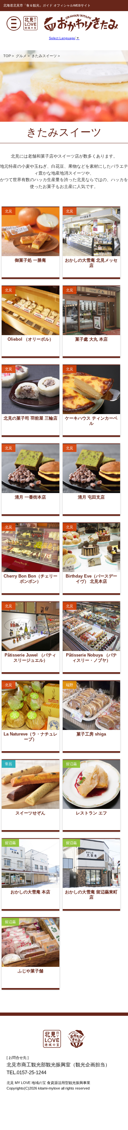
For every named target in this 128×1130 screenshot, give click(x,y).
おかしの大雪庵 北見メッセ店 (91, 231)
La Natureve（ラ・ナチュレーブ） (30, 705)
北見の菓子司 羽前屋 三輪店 (30, 389)
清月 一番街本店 (30, 468)
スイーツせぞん (30, 784)
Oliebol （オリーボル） (30, 310)
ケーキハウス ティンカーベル (91, 389)
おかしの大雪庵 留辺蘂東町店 (91, 863)
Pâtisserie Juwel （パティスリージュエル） (30, 626)
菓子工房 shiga (91, 705)
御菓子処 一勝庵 (30, 231)
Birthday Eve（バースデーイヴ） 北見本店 (91, 547)
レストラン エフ (91, 784)
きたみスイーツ (44, 56)
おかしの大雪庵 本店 (30, 863)
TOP (7, 56)
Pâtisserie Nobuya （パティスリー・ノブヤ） (91, 626)
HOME (64, 1038)
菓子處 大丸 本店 (91, 310)
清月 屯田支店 (91, 468)
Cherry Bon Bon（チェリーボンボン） (30, 547)
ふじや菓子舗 (30, 942)
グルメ (21, 56)
